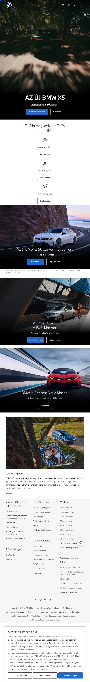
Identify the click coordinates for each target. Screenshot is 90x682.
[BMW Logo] (9, 5)
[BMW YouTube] (45, 600)
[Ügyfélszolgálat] (80, 542)
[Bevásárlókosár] (69, 5)
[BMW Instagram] (40, 600)
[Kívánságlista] (74, 5)
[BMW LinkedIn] (50, 600)
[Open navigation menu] (80, 5)
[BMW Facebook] (36, 600)
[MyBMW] (63, 5)
